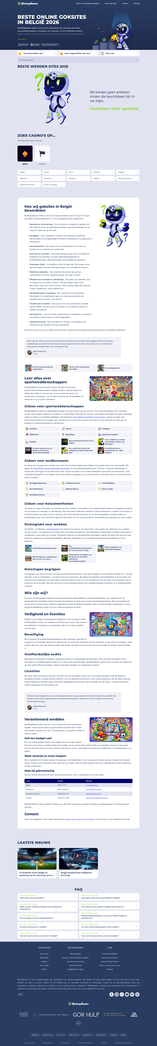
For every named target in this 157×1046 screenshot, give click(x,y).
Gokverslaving (48, 1043)
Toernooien (44, 965)
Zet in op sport (111, 3)
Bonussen (44, 954)
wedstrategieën (52, 529)
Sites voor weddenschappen (87, 3)
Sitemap (109, 969)
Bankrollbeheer (75, 965)
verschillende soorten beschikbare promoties (51, 468)
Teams (44, 969)
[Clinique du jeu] (114, 1014)
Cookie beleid (29, 1043)
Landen (44, 961)
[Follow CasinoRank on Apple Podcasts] (137, 994)
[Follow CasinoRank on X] (122, 994)
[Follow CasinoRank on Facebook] (111, 994)
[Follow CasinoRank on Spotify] (132, 994)
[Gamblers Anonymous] (134, 1014)
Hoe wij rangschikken (110, 961)
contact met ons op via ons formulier (79, 819)
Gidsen (125, 3)
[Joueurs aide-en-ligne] (50, 1014)
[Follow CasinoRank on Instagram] (117, 994)
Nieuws (136, 3)
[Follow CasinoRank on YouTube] (127, 994)
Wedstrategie (75, 954)
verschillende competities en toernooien (89, 417)
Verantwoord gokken (75, 961)
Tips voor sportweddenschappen (75, 957)
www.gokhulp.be (92, 785)
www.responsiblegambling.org (97, 798)
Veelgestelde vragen (75, 969)
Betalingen (44, 957)
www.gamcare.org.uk (93, 794)
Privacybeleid (65, 1043)
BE (20, 994)
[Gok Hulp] (86, 1014)
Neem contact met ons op (109, 965)
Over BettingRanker (110, 954)
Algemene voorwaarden (123, 1043)
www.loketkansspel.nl (94, 789)
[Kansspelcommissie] (24, 1014)
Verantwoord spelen (85, 1043)
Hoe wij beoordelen (110, 957)
